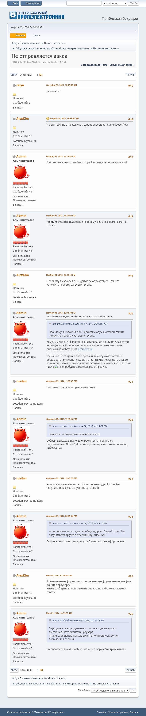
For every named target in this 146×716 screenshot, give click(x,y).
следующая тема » (122, 65)
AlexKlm (22, 118)
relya (20, 85)
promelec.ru (85, 349)
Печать (131, 74)
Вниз (14, 74)
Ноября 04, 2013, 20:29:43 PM (60, 274)
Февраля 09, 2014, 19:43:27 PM (61, 418)
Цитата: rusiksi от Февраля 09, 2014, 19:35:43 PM (79, 426)
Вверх (14, 670)
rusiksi (21, 381)
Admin (21, 156)
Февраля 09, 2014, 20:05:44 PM (61, 516)
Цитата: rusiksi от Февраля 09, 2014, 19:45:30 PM (79, 523)
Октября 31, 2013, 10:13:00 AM (61, 85)
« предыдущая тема (94, 65)
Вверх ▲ (134, 712)
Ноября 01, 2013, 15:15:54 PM (60, 156)
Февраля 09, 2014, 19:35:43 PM (61, 381)
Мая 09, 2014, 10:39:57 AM (59, 613)
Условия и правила (118, 712)
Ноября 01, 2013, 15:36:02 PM (60, 215)
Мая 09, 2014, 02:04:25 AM (59, 575)
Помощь (101, 712)
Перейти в (84, 690)
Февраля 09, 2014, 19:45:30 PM (61, 478)
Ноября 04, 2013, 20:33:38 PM (60, 312)
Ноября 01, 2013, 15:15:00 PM (64, 118)
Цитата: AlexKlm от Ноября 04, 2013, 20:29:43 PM (79, 324)
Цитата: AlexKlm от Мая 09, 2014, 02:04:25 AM (78, 620)
